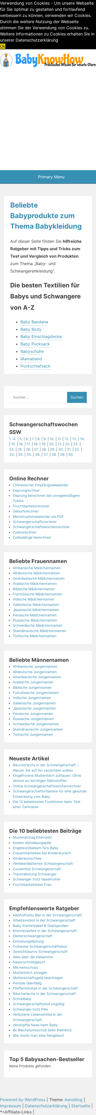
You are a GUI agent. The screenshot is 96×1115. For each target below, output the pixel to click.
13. (74, 439)
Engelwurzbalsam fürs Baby (35, 848)
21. (60, 444)
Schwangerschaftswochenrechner (41, 527)
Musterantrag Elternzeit (32, 837)
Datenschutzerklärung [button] (37, 40)
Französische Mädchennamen (37, 594)
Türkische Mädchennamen (34, 636)
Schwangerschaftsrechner (35, 522)
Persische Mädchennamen (35, 615)
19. (43, 444)
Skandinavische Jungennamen (38, 729)
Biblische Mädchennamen (34, 589)
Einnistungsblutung (28, 941)
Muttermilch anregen (30, 973)
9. (46, 439)
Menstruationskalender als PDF (38, 517)
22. (67, 444)
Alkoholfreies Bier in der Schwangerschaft (47, 915)
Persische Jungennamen (33, 714)
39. (62, 454)
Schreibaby (22, 999)
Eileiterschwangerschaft (32, 936)
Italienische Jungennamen (34, 703)
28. (44, 449)
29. (52, 449)
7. (33, 439)
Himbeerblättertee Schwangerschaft (43, 863)
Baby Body (30, 329)
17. (29, 444)
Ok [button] (2, 46)
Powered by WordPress (23, 1099)
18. (36, 444)
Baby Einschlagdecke (41, 336)
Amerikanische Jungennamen (37, 677)
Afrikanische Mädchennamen (37, 568)
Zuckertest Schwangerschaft (37, 869)
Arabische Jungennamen (33, 682)
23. (76, 444)
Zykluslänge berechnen (32, 537)
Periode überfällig (27, 983)
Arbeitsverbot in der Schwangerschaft (44, 920)
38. (54, 454)
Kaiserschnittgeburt (29, 962)
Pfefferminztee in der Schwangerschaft (45, 988)
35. (29, 454)
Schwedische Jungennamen (36, 724)
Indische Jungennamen (32, 698)
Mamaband (31, 358)
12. (67, 439)
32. (77, 449)
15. (13, 444)
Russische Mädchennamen (35, 620)
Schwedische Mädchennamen (37, 625)
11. (59, 439)
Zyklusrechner (24, 532)
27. (36, 449)
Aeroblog (73, 1099)
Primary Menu (51, 176)
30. (61, 449)
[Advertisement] (48, 119)
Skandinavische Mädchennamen (39, 631)
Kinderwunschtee (27, 858)
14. (82, 439)
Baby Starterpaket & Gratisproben (41, 926)
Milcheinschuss (25, 967)
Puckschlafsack (35, 366)
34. (21, 454)
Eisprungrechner (26, 490)
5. (21, 439)
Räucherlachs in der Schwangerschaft (44, 994)
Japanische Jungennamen (34, 708)
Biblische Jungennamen (32, 687)
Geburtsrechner (26, 511)
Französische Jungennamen (36, 693)
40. (71, 454)
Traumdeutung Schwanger (35, 874)
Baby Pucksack (35, 343)
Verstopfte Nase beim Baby (35, 1025)
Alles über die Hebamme (33, 957)
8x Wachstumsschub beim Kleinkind (42, 1030)
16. (21, 444)
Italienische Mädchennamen (36, 605)
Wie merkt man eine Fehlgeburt (38, 1035)
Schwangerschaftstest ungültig (38, 1004)
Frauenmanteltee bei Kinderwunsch (42, 853)
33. (12, 454)
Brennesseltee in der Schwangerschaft (45, 931)
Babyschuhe (32, 351)
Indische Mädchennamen (33, 599)
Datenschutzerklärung (46, 1105)
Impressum (10, 1105)
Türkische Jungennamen (33, 734)
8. (39, 439)
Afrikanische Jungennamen (35, 666)
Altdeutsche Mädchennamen (36, 573)
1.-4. (12, 439)
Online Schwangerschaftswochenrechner (47, 786)
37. (46, 454)
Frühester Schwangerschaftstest (40, 946)
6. (28, 439)
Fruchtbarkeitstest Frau (32, 885)
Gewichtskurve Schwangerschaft (40, 951)
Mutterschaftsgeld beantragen (38, 978)
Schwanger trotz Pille (30, 1009)
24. (12, 449)
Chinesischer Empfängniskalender (40, 485)
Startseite (80, 1105)
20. (52, 444)
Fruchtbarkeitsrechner (31, 506)
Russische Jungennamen (33, 719)
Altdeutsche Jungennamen (35, 672)
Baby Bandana (34, 321)
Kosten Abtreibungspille (32, 843)
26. (28, 449)
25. (20, 449)
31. (69, 449)
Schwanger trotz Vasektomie (36, 879)
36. (37, 454)
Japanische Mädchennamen (36, 610)
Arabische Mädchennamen (35, 583)
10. (53, 439)
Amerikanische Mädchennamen (39, 578)
